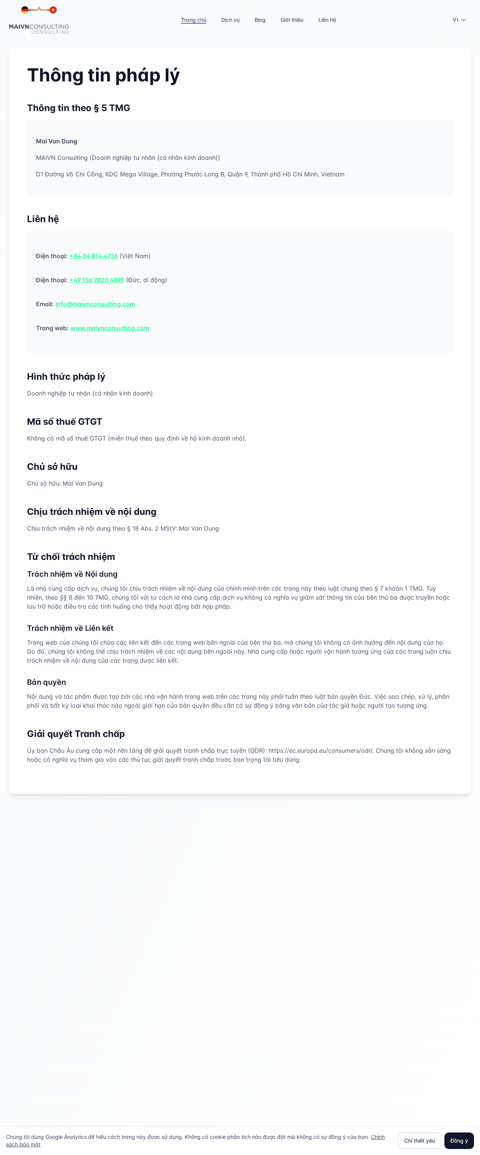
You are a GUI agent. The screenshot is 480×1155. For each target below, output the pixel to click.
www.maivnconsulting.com (109, 328)
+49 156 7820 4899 (96, 280)
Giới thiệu (291, 20)
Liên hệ (327, 20)
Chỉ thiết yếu (419, 1140)
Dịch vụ (230, 20)
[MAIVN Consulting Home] (39, 20)
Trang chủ (193, 20)
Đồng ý (459, 1140)
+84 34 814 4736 (93, 256)
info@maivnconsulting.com (95, 304)
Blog (260, 20)
